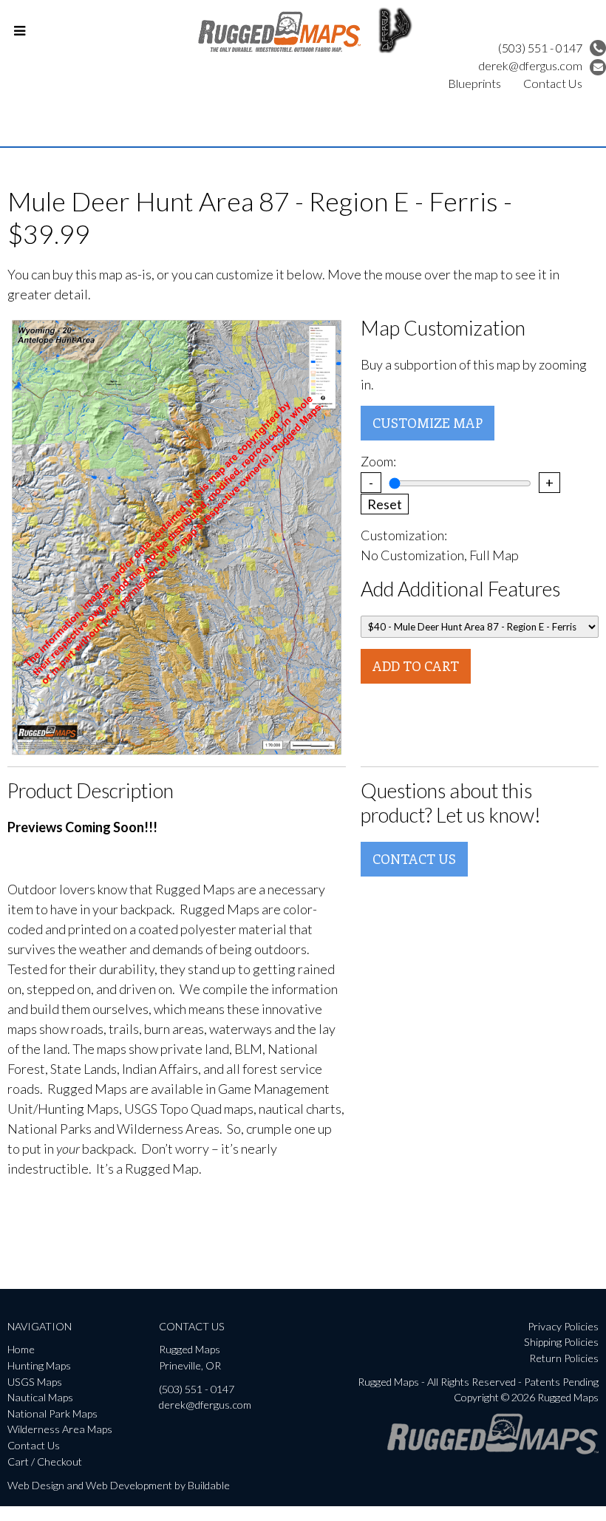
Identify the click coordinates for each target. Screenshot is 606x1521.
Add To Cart (415, 666)
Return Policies (564, 1358)
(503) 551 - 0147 (540, 48)
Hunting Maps (39, 1365)
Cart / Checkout (44, 1461)
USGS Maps (34, 1381)
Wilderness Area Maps (59, 1429)
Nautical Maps (40, 1397)
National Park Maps (52, 1413)
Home (21, 1349)
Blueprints (474, 83)
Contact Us (552, 83)
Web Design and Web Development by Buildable (118, 1485)
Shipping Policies (561, 1341)
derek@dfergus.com (530, 65)
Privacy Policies (563, 1326)
